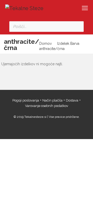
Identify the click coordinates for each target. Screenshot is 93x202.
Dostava (72, 100)
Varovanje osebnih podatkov (46, 106)
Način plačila (52, 100)
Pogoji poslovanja (25, 100)
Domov (45, 43)
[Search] (78, 26)
